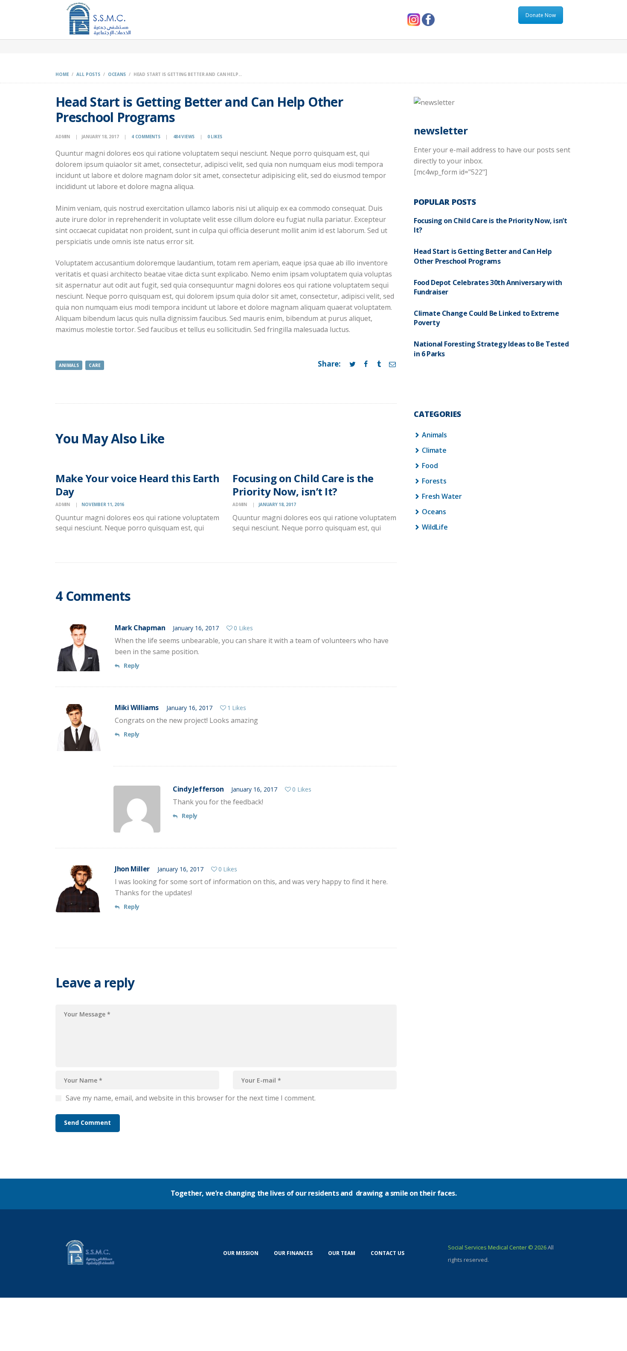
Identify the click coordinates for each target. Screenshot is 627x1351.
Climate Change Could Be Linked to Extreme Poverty (486, 318)
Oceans (117, 74)
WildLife (434, 527)
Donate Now (540, 15)
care (95, 365)
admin (63, 137)
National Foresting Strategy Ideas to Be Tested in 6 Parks (491, 348)
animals (69, 365)
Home (62, 74)
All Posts (88, 74)
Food (430, 465)
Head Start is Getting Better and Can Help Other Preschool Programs (483, 256)
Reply (131, 665)
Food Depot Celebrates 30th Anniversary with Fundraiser (488, 287)
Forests (434, 481)
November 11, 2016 (102, 504)
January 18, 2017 (100, 137)
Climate (434, 450)
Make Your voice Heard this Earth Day (137, 485)
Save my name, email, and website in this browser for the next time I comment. (191, 1098)
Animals (434, 435)
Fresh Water (442, 496)
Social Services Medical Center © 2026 (497, 1247)
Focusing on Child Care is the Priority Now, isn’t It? (303, 485)
